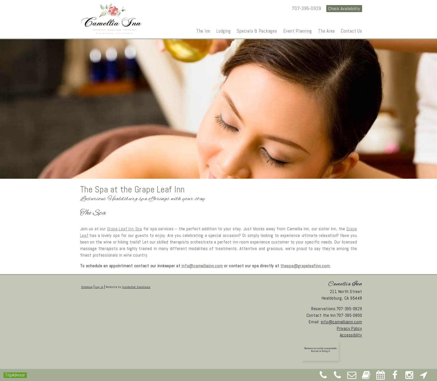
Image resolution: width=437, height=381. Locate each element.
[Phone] (323, 376)
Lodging (223, 31)
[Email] (352, 376)
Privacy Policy (349, 328)
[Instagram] (409, 376)
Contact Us (351, 31)
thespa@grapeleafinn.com (305, 265)
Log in (99, 287)
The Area (326, 31)
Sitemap (87, 287)
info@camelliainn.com (202, 265)
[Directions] (424, 376)
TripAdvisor (15, 375)
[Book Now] (366, 376)
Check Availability (344, 8)
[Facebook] (395, 376)
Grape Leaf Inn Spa (124, 229)
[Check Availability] (381, 376)
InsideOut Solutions (136, 287)
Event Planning (297, 31)
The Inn (203, 31)
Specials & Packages (257, 31)
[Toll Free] (338, 376)
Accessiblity (351, 335)
